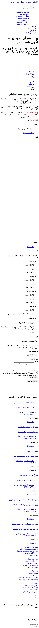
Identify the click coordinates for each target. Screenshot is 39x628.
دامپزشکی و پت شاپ (30, 591)
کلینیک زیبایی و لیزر (31, 589)
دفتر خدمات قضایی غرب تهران (27, 551)
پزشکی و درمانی (23, 14)
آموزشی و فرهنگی (22, 12)
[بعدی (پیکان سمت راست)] (35, 626)
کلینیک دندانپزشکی (31, 563)
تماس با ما (30, 33)
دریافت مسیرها (28, 133)
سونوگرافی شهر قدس (30, 587)
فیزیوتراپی (34, 583)
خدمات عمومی (24, 20)
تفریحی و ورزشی (23, 18)
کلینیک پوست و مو (31, 585)
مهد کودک (34, 571)
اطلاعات (31, 72)
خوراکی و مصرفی (22, 22)
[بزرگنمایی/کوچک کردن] (31, 624)
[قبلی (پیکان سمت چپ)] (37, 626)
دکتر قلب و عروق (31, 561)
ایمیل (36, 361)
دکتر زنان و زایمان (31, 559)
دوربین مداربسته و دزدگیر (29, 549)
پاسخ (32, 332)
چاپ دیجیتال (33, 575)
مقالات (31, 26)
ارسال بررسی (33, 377)
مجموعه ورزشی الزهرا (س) (28, 579)
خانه (32, 6)
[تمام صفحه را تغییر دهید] (33, 624)
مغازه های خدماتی (22, 24)
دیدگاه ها (30, 74)
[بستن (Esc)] (37, 624)
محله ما (12, 605)
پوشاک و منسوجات (22, 16)
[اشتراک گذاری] (35, 624)
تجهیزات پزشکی (32, 567)
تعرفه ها (31, 28)
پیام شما (35, 371)
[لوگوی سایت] (24, 2)
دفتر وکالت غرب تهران (30, 553)
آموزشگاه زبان (33, 555)
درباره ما (31, 30)
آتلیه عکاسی (33, 573)
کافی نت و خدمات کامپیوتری (27, 577)
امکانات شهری (28, 8)
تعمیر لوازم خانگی (31, 547)
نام (37, 359)
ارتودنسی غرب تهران (30, 565)
